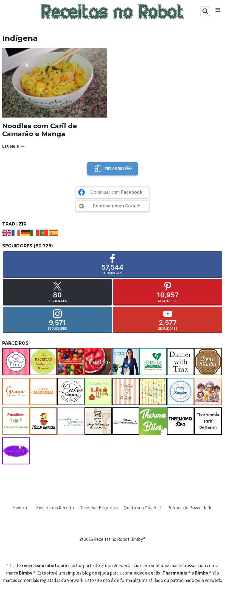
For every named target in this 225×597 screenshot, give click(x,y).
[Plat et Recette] (43, 421)
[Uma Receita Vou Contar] (16, 450)
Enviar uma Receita (55, 508)
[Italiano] (35, 232)
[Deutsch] (25, 232)
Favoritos (21, 508)
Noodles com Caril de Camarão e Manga (39, 130)
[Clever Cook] (98, 361)
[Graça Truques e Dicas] (16, 391)
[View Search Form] (205, 11)
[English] (7, 232)
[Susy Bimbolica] (98, 421)
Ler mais (13, 146)
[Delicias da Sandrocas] (153, 361)
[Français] (16, 232)
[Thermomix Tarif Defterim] (208, 421)
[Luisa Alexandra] (71, 391)
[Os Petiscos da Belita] (208, 391)
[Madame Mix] (98, 391)
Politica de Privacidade (190, 508)
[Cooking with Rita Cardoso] (125, 361)
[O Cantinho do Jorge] (125, 391)
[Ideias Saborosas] (43, 391)
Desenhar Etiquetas (98, 508)
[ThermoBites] (153, 421)
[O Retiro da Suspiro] (180, 391)
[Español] (53, 232)
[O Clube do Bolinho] (153, 391)
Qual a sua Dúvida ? (143, 508)
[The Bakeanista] (125, 421)
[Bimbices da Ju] (71, 361)
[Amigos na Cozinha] (16, 361)
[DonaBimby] (208, 361)
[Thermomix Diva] (180, 421)
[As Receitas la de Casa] (43, 361)
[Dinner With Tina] (180, 361)
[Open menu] (218, 10)
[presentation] (54, 83)
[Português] (44, 232)
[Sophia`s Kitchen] (71, 421)
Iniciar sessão (118, 168)
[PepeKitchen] (16, 421)
